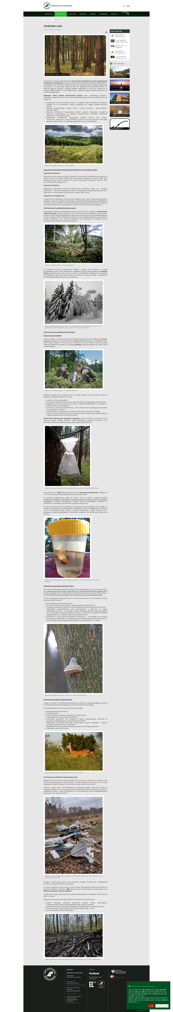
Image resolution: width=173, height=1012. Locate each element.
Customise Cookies (162, 1006)
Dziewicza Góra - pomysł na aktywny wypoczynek (119, 77)
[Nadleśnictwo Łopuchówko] (46, 5)
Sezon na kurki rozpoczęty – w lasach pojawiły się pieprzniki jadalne (121, 59)
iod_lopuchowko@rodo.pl (74, 1003)
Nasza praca (47, 19)
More (138, 1002)
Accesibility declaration (142, 1010)
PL (124, 6)
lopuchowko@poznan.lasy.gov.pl (76, 985)
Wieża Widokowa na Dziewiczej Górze (117, 90)
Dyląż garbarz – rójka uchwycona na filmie (121, 42)
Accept (151, 1006)
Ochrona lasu (57, 19)
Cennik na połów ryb (117, 128)
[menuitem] (48, 14)
